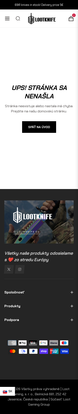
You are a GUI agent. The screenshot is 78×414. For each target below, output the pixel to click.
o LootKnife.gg (26, 232)
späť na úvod (39, 127)
